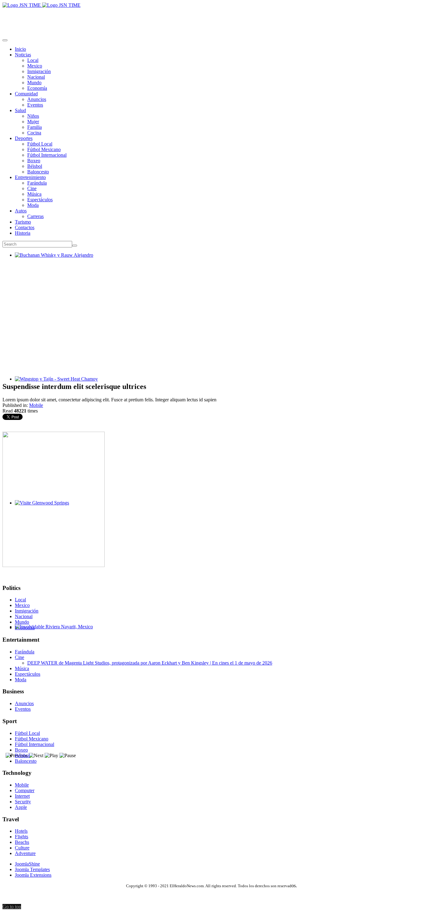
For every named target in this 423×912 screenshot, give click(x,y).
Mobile (36, 405)
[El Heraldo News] (41, 5)
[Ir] (74, 246)
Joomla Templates (32, 869)
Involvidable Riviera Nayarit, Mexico (51, 632)
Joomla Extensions (33, 875)
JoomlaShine (27, 863)
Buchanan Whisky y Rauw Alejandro (51, 260)
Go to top (11, 906)
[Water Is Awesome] (53, 565)
